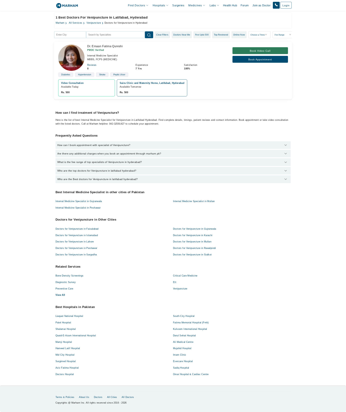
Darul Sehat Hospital (184, 335)
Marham (60, 23)
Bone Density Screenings (70, 275)
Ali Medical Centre (183, 342)
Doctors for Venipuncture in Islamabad (77, 235)
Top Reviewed (221, 35)
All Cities (112, 397)
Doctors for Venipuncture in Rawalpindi (194, 248)
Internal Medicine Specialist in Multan (194, 201)
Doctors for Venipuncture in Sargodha (76, 254)
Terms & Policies (65, 397)
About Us (84, 397)
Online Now (239, 35)
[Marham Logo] (67, 7)
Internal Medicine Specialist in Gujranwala (79, 201)
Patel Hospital (63, 322)
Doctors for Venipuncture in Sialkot (192, 254)
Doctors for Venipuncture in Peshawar (76, 248)
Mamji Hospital (64, 342)
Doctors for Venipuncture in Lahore (75, 241)
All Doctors (128, 397)
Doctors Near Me (181, 35)
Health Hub (230, 5)
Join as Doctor (261, 5)
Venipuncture (93, 23)
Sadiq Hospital (181, 367)
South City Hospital (183, 316)
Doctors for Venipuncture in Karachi (192, 235)
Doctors (98, 397)
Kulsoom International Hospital (190, 329)
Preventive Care (64, 288)
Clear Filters (162, 35)
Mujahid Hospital (182, 348)
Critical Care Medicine (185, 275)
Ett (174, 282)
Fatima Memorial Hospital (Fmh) (191, 322)
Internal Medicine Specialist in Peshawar (78, 207)
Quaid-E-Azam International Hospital (76, 335)
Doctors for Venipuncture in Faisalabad (77, 228)
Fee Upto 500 (202, 35)
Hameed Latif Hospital (68, 348)
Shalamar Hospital (66, 329)
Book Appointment (260, 59)
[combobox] (70, 34)
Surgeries (178, 5)
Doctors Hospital (65, 374)
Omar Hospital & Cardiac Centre (191, 374)
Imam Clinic (179, 354)
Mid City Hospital (65, 354)
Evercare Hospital (183, 361)
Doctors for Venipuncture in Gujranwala (194, 228)
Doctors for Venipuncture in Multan (192, 241)
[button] (276, 5)
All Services (75, 23)
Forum (245, 5)
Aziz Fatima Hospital (67, 367)
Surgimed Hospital (66, 361)
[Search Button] (149, 34)
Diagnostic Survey (66, 282)
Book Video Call (260, 50)
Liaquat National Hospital (69, 316)
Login (286, 5)
